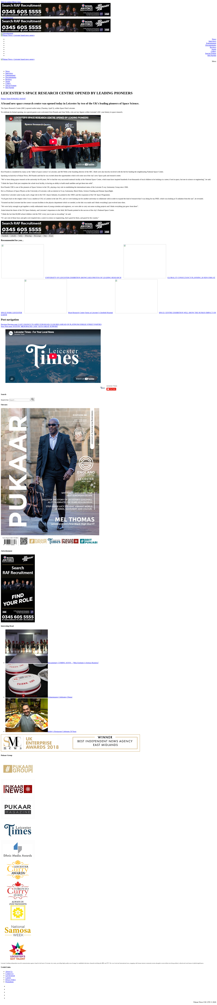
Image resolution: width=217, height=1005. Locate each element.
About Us (8, 972)
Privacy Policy (10, 980)
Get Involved (10, 976)
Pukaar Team (5, 99)
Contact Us (9, 974)
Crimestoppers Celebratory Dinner (60, 697)
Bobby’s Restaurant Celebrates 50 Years (62, 731)
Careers (8, 978)
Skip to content (6, 2)
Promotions (9, 982)
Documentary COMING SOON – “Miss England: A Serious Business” (73, 663)
